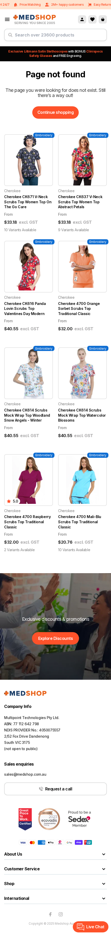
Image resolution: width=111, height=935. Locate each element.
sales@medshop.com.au (25, 774)
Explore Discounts (55, 638)
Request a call (58, 788)
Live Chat (95, 926)
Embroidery (43, 135)
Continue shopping (55, 112)
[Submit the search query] (10, 37)
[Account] (82, 19)
